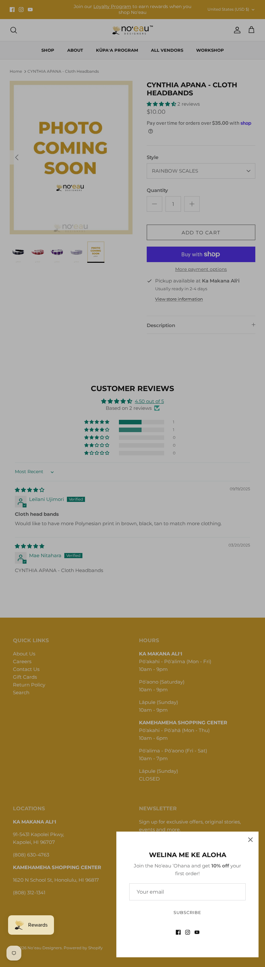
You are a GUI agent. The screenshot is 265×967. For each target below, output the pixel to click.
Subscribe (187, 912)
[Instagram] (187, 932)
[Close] (250, 840)
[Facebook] (178, 932)
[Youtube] (197, 932)
